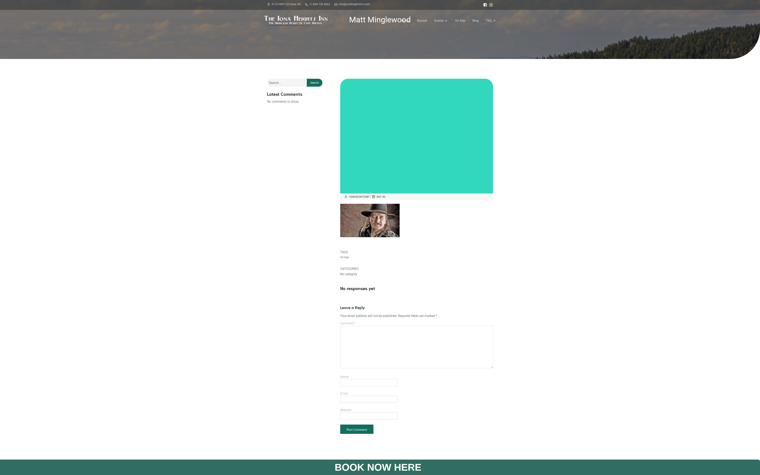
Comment (348, 323)
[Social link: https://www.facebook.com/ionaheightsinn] (484, 5)
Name (344, 377)
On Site (460, 21)
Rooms (422, 21)
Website (345, 410)
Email (344, 393)
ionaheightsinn (359, 196)
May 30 (381, 196)
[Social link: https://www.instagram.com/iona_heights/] (490, 5)
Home (405, 21)
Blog (475, 21)
